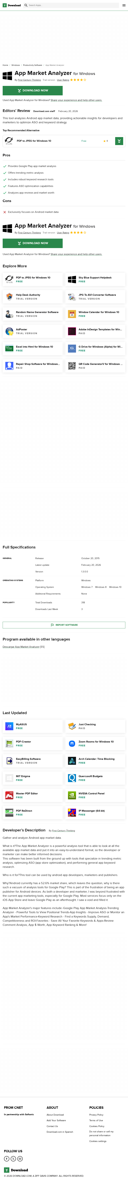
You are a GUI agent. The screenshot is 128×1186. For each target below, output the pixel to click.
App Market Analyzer (55, 73)
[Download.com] (12, 5)
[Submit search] (26, 5)
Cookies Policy (96, 1126)
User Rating (63, 80)
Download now (35, 90)
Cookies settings (97, 1141)
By (28, 80)
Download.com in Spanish (60, 1132)
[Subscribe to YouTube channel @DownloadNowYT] (20, 1158)
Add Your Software (56, 1120)
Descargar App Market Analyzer (21, 646)
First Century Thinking (63, 830)
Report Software (67, 625)
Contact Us (52, 1126)
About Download (55, 1114)
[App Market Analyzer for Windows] (7, 75)
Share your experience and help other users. (76, 100)
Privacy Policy (96, 1114)
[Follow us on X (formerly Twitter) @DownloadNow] (13, 1158)
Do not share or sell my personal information (101, 1133)
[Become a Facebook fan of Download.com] (6, 1158)
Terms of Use (96, 1120)
